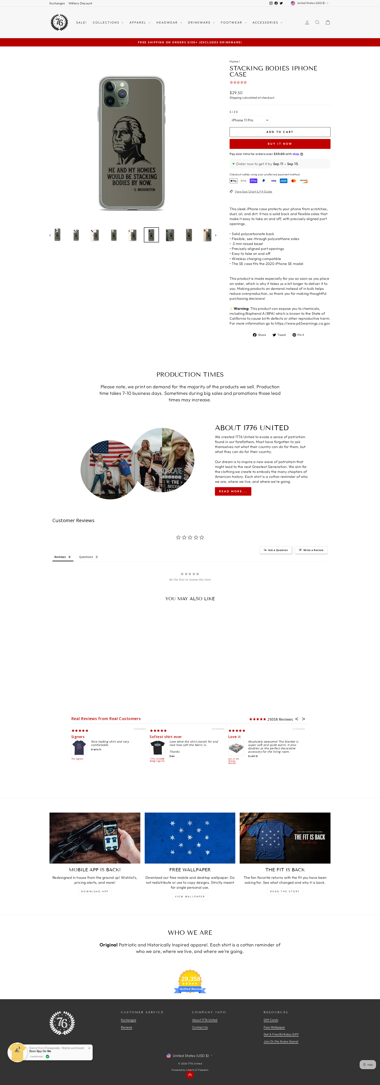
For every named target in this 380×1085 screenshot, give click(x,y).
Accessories (266, 22)
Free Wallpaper (274, 1027)
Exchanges (57, 3)
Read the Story (285, 891)
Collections (107, 22)
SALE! (81, 22)
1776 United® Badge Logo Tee (157, 760)
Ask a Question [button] (278, 550)
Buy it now (280, 144)
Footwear (232, 22)
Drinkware (200, 22)
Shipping (236, 97)
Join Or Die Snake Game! (281, 1041)
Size (234, 112)
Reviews (126, 1027)
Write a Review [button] (313, 550)
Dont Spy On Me (40, 1051)
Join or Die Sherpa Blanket (233, 761)
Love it (234, 736)
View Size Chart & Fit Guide (253, 191)
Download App (95, 891)
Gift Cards (271, 1020)
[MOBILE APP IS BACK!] (94, 838)
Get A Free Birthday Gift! (281, 1034)
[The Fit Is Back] (285, 838)
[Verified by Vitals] (47, 1056)
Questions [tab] (86, 557)
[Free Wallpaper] (190, 838)
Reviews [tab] (60, 557)
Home (234, 61)
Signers (78, 736)
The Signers (77, 759)
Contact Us (200, 1027)
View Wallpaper (190, 896)
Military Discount (80, 3)
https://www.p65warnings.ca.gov (302, 323)
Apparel (138, 22)
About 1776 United (205, 1020)
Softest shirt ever (166, 736)
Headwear (167, 22)
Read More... (233, 491)
